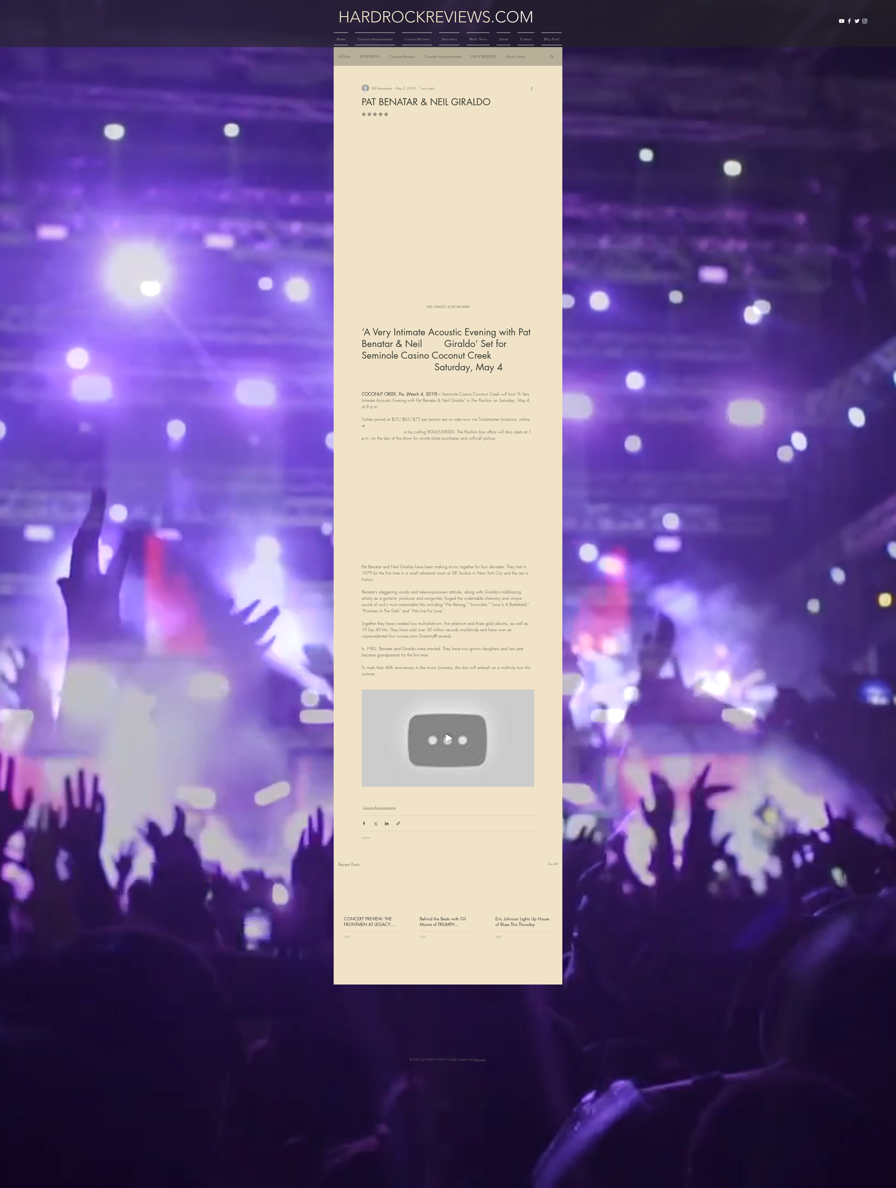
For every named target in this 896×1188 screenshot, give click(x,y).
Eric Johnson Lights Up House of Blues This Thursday (522, 921)
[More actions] (531, 88)
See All (553, 864)
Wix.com (479, 1103)
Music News (515, 56)
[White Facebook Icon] (849, 21)
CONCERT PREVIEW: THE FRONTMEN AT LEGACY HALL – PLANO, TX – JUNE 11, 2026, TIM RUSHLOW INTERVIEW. (369, 921)
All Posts (344, 56)
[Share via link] (398, 823)
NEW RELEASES (484, 56)
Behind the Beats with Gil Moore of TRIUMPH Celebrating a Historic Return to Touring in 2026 (446, 921)
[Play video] (448, 738)
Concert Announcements (443, 56)
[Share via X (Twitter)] (375, 823)
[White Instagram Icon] (864, 21)
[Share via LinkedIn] (387, 823)
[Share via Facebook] (364, 823)
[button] (552, 56)
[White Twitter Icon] (857, 21)
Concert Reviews (402, 56)
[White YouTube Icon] (841, 21)
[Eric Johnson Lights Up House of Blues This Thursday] (524, 891)
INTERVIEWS (370, 56)
